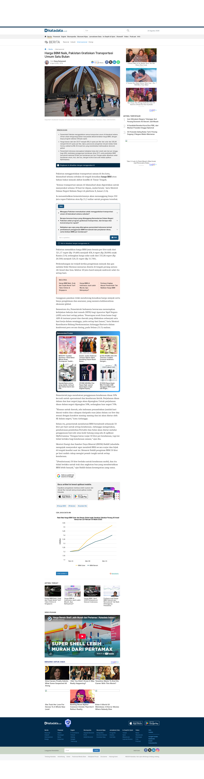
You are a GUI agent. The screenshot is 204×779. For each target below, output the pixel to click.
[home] (45, 37)
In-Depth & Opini (109, 36)
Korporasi (61, 739)
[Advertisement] (141, 203)
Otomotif (119, 36)
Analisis (112, 735)
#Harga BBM (61, 506)
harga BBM (106, 176)
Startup (73, 737)
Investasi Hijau (101, 737)
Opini (124, 735)
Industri (73, 42)
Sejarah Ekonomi (89, 733)
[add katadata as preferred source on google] (88, 476)
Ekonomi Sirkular (102, 735)
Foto (137, 739)
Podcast (133, 36)
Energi (91, 42)
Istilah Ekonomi (88, 737)
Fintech (73, 735)
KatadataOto (153, 743)
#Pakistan (72, 506)
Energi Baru (100, 733)
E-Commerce (75, 733)
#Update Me (82, 506)
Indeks (151, 732)
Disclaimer (104, 756)
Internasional (82, 42)
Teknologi (74, 741)
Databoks (152, 739)
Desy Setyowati (60, 61)
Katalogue (139, 737)
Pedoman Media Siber (79, 756)
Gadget (73, 739)
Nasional (66, 42)
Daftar (96, 750)
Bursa (59, 737)
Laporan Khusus (127, 739)
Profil (85, 735)
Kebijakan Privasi (93, 756)
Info (138, 36)
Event (150, 741)
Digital (63, 36)
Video (126, 36)
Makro (60, 733)
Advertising (61, 756)
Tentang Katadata (50, 756)
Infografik (113, 733)
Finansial (56, 36)
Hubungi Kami (113, 756)
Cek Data (112, 737)
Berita (49, 36)
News (137, 733)
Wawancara (126, 737)
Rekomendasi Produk (65, 333)
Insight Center (153, 736)
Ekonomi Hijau (82, 36)
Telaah (125, 733)
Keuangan (61, 735)
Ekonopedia (71, 36)
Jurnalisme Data (95, 36)
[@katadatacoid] (157, 750)
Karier (68, 756)
